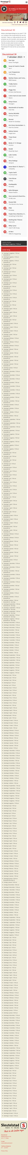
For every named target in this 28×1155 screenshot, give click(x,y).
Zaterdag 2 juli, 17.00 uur (9, 815)
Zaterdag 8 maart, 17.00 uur (10, 526)
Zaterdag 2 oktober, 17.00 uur (10, 915)
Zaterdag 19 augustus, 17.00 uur (11, 670)
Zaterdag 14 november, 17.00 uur (11, 1030)
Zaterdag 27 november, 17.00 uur (11, 895)
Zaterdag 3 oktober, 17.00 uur (10, 1045)
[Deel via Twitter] (20, 22)
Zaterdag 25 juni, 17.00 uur (10, 818)
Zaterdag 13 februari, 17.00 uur (11, 997)
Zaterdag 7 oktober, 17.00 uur (10, 652)
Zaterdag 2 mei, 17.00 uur (9, 305)
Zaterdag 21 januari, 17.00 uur (10, 743)
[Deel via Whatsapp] (15, 22)
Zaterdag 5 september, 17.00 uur (11, 1055)
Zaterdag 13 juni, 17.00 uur (10, 282)
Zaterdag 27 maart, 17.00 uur (10, 982)
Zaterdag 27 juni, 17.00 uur (10, 275)
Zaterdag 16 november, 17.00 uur (11, 582)
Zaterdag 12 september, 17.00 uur (11, 1053)
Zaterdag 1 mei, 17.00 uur (9, 970)
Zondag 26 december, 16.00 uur (11, 884)
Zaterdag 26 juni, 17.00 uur (10, 950)
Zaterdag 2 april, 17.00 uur (9, 848)
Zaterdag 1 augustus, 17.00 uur (11, 260)
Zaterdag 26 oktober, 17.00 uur (11, 593)
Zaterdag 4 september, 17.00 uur (11, 925)
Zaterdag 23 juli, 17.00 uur (9, 808)
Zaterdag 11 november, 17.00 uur (11, 640)
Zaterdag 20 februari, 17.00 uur (11, 995)
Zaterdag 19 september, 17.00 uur (11, 1050)
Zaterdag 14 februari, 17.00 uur (11, 345)
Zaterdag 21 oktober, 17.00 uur (11, 647)
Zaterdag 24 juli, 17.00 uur (9, 940)
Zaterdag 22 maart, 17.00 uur (10, 519)
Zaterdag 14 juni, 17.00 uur (10, 474)
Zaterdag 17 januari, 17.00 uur (10, 360)
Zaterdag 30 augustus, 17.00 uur (11, 434)
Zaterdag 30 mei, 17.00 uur (10, 290)
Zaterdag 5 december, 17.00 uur (11, 1023)
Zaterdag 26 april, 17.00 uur (10, 500)
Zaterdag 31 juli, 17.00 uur (9, 937)
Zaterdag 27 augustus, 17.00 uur (11, 795)
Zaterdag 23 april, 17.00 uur (10, 841)
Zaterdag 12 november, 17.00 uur (11, 768)
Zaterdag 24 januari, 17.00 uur (10, 356)
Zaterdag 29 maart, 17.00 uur (10, 515)
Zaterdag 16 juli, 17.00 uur (9, 810)
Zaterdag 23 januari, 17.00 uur (10, 1005)
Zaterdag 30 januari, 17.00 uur (10, 1002)
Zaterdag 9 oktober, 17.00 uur (10, 912)
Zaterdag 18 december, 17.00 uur (11, 887)
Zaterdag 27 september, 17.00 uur (11, 419)
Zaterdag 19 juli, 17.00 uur (9, 456)
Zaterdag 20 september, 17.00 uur (11, 423)
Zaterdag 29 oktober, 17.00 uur (11, 773)
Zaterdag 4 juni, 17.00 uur (9, 826)
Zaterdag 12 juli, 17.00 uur (9, 460)
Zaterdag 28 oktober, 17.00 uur (11, 645)
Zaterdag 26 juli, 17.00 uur (9, 452)
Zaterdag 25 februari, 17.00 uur (11, 730)
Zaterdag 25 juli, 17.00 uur (9, 264)
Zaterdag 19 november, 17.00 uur (11, 765)
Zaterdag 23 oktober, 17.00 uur (11, 907)
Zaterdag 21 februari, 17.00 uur (11, 342)
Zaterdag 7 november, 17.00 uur (11, 1033)
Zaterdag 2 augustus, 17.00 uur (11, 449)
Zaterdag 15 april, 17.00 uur (10, 713)
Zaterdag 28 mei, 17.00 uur (10, 828)
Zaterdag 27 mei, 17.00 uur (10, 697)
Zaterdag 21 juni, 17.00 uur (10, 471)
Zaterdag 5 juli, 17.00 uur (9, 463)
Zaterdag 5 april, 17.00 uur (9, 511)
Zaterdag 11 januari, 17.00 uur (10, 556)
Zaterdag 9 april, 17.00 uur (9, 846)
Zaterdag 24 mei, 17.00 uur (10, 486)
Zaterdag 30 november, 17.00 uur (11, 574)
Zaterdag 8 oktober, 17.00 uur (10, 780)
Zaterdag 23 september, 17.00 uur (11, 657)
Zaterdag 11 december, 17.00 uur (11, 889)
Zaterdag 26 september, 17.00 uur (11, 1048)
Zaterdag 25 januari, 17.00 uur (10, 548)
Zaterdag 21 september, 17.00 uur (11, 607)
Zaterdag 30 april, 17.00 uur (10, 838)
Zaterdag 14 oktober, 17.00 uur (11, 650)
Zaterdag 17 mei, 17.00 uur (10, 489)
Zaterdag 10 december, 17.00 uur (11, 758)
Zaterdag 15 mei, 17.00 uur (10, 965)
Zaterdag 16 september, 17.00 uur (11, 660)
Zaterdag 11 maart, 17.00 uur (10, 725)
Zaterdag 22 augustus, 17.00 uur (11, 1060)
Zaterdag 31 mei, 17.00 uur (10, 482)
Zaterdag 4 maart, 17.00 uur (10, 728)
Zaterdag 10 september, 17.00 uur (11, 790)
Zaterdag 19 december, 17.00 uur (11, 1018)
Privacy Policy (4, 1151)
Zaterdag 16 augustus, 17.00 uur (11, 441)
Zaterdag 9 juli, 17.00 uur (9, 813)
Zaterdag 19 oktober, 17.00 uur (11, 596)
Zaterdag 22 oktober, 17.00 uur (11, 775)
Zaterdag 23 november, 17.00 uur (11, 578)
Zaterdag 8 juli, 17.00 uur (9, 682)
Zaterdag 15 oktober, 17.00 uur (11, 778)
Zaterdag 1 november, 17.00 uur (11, 401)
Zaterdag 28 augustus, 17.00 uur (11, 927)
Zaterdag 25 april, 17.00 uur (10, 308)
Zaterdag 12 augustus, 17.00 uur (11, 672)
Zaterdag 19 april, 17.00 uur (10, 504)
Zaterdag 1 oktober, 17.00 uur (10, 783)
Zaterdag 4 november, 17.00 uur (11, 642)
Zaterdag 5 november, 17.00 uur (11, 770)
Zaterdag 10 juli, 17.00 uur (9, 945)
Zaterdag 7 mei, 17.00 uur (9, 836)
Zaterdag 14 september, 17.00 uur (11, 611)
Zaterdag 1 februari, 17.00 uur (10, 545)
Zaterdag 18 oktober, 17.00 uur (11, 408)
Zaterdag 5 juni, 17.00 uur (9, 957)
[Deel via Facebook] (17, 22)
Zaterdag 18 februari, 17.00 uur (11, 733)
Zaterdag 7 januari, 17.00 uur (10, 748)
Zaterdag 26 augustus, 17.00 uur (11, 667)
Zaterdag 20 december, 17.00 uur (11, 375)
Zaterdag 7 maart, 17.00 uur (10, 334)
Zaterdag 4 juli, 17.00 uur (9, 271)
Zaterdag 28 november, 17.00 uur (11, 1025)
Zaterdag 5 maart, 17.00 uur (10, 858)
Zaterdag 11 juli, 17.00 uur (9, 1075)
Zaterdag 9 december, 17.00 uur (11, 630)
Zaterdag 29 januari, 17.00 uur (10, 871)
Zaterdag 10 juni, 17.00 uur (10, 692)
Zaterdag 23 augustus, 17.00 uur (11, 438)
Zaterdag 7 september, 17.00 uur (11, 615)
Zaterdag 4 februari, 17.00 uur (10, 738)
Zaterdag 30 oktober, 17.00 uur (11, 905)
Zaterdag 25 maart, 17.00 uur (10, 720)
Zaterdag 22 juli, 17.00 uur (9, 677)
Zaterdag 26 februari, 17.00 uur (11, 861)
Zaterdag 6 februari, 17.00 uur (10, 1000)
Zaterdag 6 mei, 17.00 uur (9, 705)
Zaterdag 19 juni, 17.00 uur (10, 952)
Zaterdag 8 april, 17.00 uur (9, 715)
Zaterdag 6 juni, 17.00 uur (9, 286)
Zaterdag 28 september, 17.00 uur (11, 604)
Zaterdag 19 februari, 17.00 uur (11, 863)
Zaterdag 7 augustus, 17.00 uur (11, 935)
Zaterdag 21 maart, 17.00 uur (10, 327)
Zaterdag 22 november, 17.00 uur (11, 390)
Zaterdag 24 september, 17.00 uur (11, 785)
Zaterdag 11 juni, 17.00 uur (10, 823)
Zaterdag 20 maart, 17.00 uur (10, 985)
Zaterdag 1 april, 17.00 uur (9, 718)
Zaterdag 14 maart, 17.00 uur (10, 330)
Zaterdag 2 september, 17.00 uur (11, 665)
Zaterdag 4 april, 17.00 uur (9, 319)
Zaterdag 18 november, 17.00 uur (11, 637)
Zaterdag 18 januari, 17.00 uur (10, 552)
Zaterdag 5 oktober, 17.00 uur (10, 600)
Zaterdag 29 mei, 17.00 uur (10, 960)
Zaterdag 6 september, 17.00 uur (11, 430)
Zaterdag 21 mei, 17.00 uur (10, 831)
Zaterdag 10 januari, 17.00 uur (10, 364)
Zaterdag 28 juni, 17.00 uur (10, 467)
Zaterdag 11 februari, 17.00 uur (11, 735)
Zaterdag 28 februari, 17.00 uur (11, 338)
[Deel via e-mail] (26, 22)
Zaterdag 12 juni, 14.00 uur (10, 955)
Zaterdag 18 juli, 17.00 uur (9, 268)
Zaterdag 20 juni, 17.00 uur (10, 279)
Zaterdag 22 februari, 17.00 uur (11, 534)
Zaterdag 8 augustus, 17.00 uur (11, 257)
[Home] (5, 2)
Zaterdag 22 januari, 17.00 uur (10, 873)
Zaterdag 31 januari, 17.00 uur (10, 353)
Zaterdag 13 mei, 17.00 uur (10, 703)
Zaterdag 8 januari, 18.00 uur (10, 878)
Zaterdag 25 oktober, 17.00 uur (11, 404)
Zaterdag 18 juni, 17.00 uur (10, 821)
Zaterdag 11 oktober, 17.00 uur (11, 412)
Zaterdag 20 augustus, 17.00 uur (11, 798)
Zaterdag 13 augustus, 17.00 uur (11, 800)
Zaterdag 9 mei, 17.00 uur (9, 301)
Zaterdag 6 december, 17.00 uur (11, 382)
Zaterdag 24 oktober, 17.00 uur (11, 1038)
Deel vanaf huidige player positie (19, 24)
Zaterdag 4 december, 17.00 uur (11, 892)
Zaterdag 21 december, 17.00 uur (11, 563)
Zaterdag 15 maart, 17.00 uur (10, 522)
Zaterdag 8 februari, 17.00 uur (10, 541)
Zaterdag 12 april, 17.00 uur (10, 508)
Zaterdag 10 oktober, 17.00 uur (11, 1043)
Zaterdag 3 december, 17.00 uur (11, 760)
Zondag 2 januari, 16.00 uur (10, 882)
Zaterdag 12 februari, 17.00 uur (11, 866)
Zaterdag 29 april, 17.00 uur (10, 708)
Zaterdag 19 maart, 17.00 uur (10, 853)
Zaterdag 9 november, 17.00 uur (11, 585)
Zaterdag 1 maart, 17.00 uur (10, 530)
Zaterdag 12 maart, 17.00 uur (10, 856)
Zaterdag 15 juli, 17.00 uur (9, 680)
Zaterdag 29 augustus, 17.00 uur (11, 1058)
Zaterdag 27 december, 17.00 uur (11, 371)
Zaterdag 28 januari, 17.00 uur (10, 740)
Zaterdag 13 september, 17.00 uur (11, 426)
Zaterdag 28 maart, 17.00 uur (10, 323)
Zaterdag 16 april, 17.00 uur (10, 843)
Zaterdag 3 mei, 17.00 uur (9, 497)
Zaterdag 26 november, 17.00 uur (11, 763)
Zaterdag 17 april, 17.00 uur (10, 975)
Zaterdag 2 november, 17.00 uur (11, 589)
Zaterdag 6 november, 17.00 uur (11, 902)
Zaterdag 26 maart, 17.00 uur (10, 851)
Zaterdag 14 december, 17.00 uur (11, 567)
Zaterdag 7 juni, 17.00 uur (9, 478)
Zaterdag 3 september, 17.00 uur (11, 793)
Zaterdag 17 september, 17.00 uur (11, 788)
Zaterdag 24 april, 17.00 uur (10, 972)
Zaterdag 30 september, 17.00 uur (11, 655)
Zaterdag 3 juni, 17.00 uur (9, 695)
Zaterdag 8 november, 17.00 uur (11, 397)
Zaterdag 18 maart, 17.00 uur (10, 723)
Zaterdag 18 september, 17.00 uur (11, 920)
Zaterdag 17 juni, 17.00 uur (10, 690)
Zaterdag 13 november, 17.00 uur (11, 900)
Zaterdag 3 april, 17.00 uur (9, 980)
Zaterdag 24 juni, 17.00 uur (10, 687)
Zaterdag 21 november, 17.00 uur (11, 1028)
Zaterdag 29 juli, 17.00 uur (9, 675)
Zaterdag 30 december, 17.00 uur (11, 622)
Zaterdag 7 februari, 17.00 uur (10, 349)
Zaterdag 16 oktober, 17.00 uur (11, 910)
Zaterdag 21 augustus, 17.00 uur (11, 930)
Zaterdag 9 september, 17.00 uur (11, 662)
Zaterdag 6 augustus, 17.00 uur (11, 803)
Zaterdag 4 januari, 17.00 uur (10, 559)
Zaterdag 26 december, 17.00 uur (11, 1015)
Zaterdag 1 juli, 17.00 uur (9, 685)
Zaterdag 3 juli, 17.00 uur (9, 947)
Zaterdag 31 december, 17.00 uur (11, 750)
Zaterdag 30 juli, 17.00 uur (9, 805)
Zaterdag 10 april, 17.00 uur (10, 977)
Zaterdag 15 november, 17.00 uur (11, 393)
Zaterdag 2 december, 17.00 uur (11, 632)
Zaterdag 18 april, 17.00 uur (10, 312)
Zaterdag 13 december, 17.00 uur (11, 378)
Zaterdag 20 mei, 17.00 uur (10, 700)
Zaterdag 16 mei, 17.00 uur (10, 297)
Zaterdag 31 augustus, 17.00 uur (11, 618)
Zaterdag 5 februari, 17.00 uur (10, 868)
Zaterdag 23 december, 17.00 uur (11, 625)
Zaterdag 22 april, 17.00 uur (10, 710)
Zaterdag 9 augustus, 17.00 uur (11, 445)
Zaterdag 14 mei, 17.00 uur (10, 833)
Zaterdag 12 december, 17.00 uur (11, 1020)
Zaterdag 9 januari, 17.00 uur (10, 1010)
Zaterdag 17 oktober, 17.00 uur (11, 1040)
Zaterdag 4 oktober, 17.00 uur (10, 415)
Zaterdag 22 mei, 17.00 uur (10, 962)
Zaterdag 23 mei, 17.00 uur (10, 294)
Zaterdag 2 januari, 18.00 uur (10, 1013)
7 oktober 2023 (15, 57)
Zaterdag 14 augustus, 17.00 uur (11, 932)
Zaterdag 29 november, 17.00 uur (11, 386)
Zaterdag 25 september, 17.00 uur (11, 917)
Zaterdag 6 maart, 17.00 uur (10, 990)
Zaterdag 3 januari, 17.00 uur (10, 367)
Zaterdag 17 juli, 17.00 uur (9, 942)
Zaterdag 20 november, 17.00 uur (11, 897)
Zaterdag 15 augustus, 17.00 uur (11, 253)
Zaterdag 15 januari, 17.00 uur (10, 876)
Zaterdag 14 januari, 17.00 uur (10, 745)
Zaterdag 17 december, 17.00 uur (11, 755)
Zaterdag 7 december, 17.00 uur (11, 570)
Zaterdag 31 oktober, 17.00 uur (11, 1035)
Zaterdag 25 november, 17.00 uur (11, 635)
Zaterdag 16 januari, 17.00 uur (10, 1007)
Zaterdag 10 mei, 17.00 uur (10, 493)
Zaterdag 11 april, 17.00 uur (10, 316)
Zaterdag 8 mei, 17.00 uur (9, 967)
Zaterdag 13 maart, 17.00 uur (10, 987)
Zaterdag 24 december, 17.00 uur (11, 753)
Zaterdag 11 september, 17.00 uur (11, 922)
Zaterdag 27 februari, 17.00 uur (11, 992)
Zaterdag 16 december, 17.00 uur (11, 627)
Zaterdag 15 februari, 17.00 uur (11, 537)
